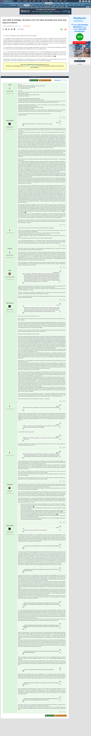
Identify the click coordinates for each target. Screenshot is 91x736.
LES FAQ (31, 6)
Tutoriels (25, 1)
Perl (63, 5)
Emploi (51, 1)
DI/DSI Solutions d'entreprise (13, 3)
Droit (60, 1)
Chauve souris (18, 26)
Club (65, 1)
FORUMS (26, 6)
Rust (70, 5)
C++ (39, 5)
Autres (82, 5)
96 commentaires (26, 26)
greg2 (9, 84)
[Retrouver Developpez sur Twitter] (88, 6)
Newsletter (44, 1)
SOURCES (62, 6)
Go (46, 5)
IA (24, 3)
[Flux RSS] (86, 6)
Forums (19, 1)
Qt (76, 5)
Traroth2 (10, 248)
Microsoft (31, 3)
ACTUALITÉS (21, 6)
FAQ (30, 1)
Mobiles (62, 3)
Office (58, 3)
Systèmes (67, 3)
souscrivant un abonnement (31, 66)
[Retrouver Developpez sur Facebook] (89, 6)
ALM (27, 3)
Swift (73, 5)
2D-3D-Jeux (26, 5)
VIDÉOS (66, 6)
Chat (38, 1)
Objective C (54, 5)
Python (66, 5)
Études (56, 1)
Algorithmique (20, 5)
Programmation (49, 3)
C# (42, 5)
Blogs (34, 1)
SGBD (54, 3)
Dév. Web (39, 3)
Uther (9, 270)
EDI (43, 3)
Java (35, 3)
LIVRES (57, 6)
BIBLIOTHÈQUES (47, 6)
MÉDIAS (53, 6)
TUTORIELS (36, 6)
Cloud (21, 3)
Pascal (59, 5)
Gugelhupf (10, 484)
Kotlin (50, 5)
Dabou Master (10, 120)
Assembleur (32, 5)
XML (79, 5)
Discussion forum (80, 61)
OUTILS (41, 6)
